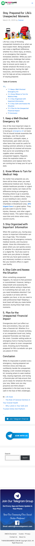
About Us (22, 537)
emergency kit (18, 131)
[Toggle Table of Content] (4, 87)
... (3, 414)
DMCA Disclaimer (11, 534)
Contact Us (13, 537)
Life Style (9, 397)
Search (7, 454)
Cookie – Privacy (24, 534)
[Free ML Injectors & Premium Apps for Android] (9, 3)
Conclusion (13, 113)
